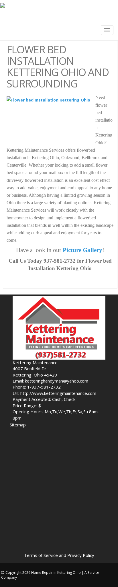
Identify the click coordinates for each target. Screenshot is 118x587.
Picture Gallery (82, 250)
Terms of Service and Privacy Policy (59, 555)
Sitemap (18, 425)
